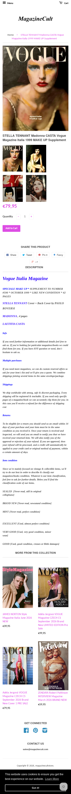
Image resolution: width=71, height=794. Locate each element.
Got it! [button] (35, 787)
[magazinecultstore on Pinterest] (35, 732)
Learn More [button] (52, 778)
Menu (10, 3)
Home (10, 35)
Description (34, 267)
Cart (66, 3)
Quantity (8, 216)
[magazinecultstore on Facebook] (26, 732)
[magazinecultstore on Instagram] (45, 732)
